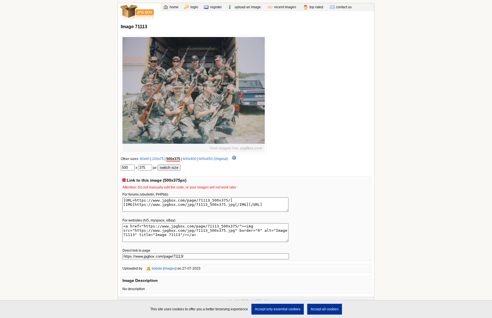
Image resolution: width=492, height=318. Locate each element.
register (216, 7)
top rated (316, 7)
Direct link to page (136, 251)
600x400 (189, 159)
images (169, 268)
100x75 (158, 159)
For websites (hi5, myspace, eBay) (148, 220)
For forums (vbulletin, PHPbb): (145, 194)
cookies (178, 309)
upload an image (248, 7)
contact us (344, 7)
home (174, 7)
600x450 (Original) (213, 159)
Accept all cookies (325, 309)
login (194, 7)
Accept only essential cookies (277, 309)
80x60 (144, 159)
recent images (285, 7)
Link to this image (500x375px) (156, 180)
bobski (157, 268)
